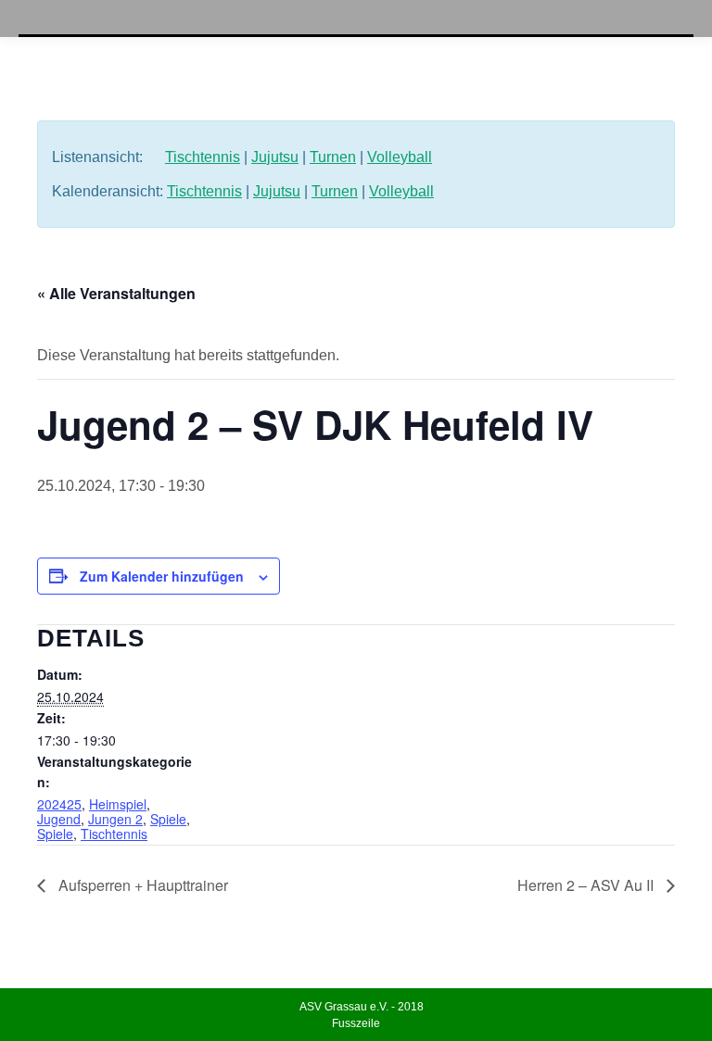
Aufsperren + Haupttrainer (141, 885)
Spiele (168, 818)
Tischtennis (202, 157)
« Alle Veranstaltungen (116, 293)
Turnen (333, 157)
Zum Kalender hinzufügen (162, 576)
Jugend (59, 818)
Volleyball (399, 157)
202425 (59, 804)
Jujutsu (275, 157)
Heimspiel (117, 804)
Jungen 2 (115, 818)
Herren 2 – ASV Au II (587, 885)
